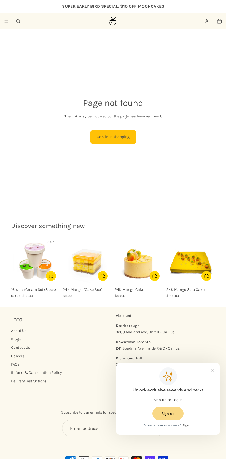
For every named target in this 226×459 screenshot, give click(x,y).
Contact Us (20, 347)
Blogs (16, 339)
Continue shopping (113, 137)
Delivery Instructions (29, 381)
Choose (159, 275)
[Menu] (6, 21)
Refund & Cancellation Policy (36, 372)
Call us (168, 332)
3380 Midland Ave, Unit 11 (137, 332)
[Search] (18, 21)
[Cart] (219, 21)
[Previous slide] (69, 260)
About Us (18, 331)
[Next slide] (105, 260)
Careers (17, 356)
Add (55, 275)
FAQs (15, 364)
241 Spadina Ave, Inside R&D (140, 348)
